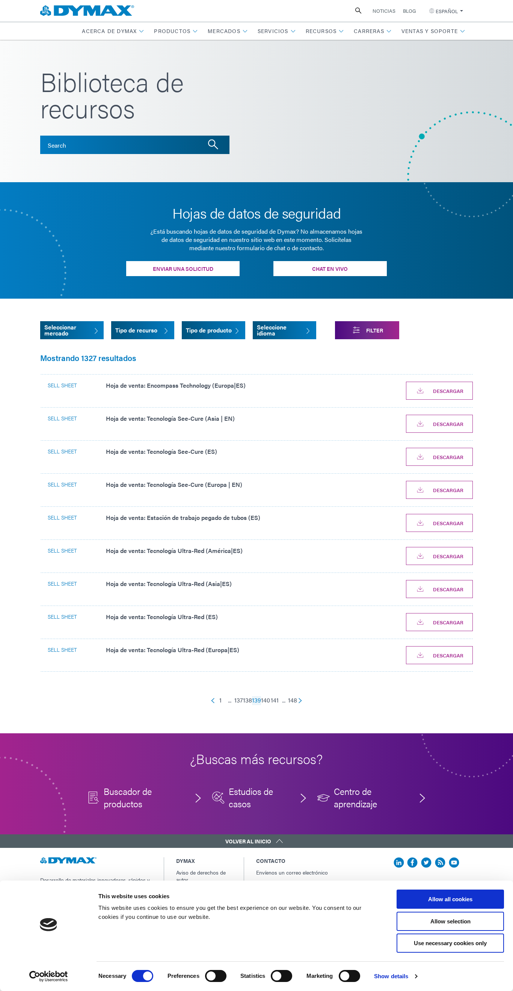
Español (447, 11)
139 (256, 700)
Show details (391, 976)
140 (265, 700)
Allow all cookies (450, 899)
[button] (113, 31)
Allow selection (450, 921)
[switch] (215, 976)
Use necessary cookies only (450, 943)
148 (292, 700)
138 (247, 700)
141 (275, 700)
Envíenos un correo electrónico (292, 872)
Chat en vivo (330, 268)
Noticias (384, 10)
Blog (409, 10)
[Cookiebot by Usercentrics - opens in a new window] (48, 976)
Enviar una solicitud (183, 268)
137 (238, 700)
